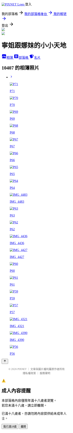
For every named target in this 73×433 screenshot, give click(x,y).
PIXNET (22, 369)
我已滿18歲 (10, 426)
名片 (37, 57)
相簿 (10, 57)
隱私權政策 (29, 373)
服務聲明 (45, 373)
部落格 (24, 57)
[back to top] (5, 361)
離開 (23, 426)
